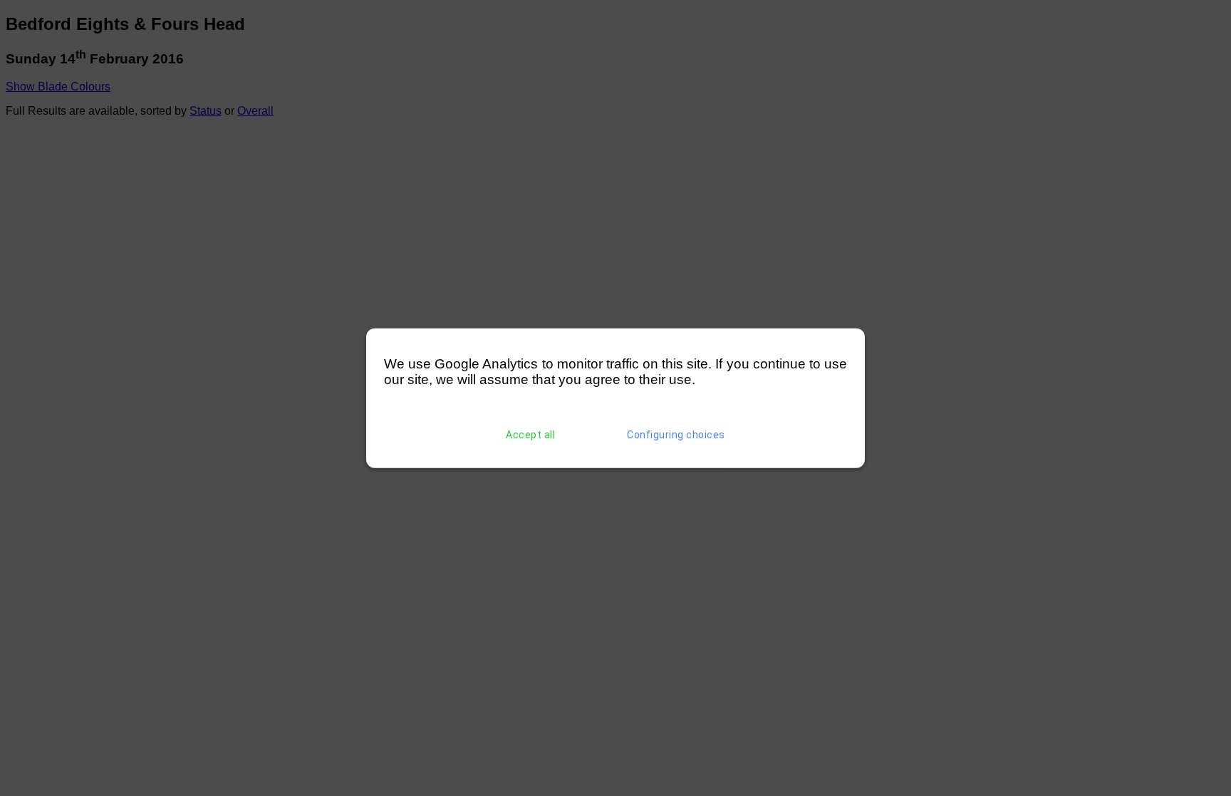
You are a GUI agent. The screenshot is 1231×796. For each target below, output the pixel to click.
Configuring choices (676, 434)
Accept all (530, 434)
